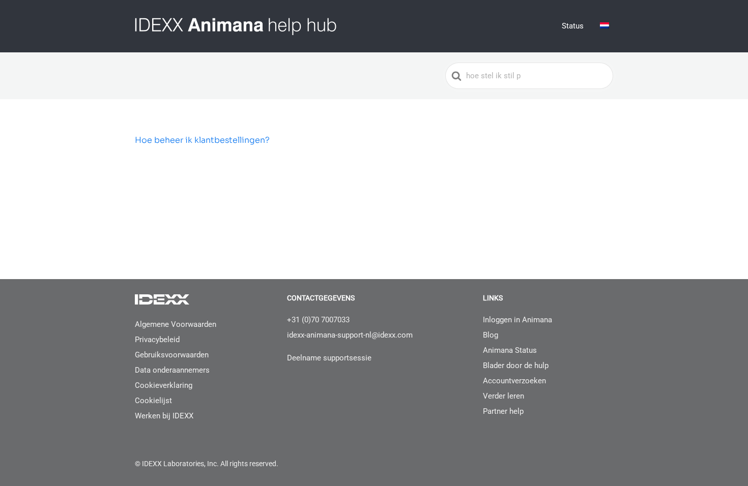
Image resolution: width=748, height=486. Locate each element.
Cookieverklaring (163, 385)
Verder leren (503, 396)
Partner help (503, 411)
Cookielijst (153, 400)
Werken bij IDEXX (164, 415)
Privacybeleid (157, 339)
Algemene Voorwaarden (175, 324)
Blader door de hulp (516, 365)
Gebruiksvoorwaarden (172, 354)
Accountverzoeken (514, 380)
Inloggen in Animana (517, 319)
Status (573, 26)
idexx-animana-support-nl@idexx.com (350, 335)
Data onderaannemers (172, 370)
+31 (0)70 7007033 (318, 319)
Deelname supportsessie (329, 357)
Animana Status (510, 350)
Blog (490, 335)
